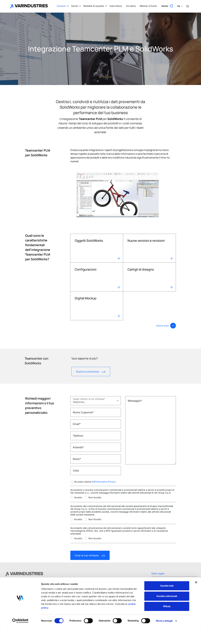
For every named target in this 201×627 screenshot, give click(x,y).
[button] (167, 6)
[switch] (88, 620)
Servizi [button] (74, 6)
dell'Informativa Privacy (104, 481)
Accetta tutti (167, 585)
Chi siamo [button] (131, 6)
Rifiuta (166, 606)
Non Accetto (94, 497)
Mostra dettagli (164, 620)
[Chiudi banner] (196, 582)
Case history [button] (115, 6)
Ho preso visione (95, 481)
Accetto (78, 497)
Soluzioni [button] (61, 6)
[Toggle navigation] (187, 6)
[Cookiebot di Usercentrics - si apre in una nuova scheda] (20, 621)
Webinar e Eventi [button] (148, 6)
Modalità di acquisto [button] (93, 6)
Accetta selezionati (166, 596)
